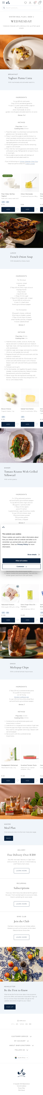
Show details (32, 554)
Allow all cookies (21, 560)
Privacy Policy (23, 544)
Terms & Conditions (21, 1086)
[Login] (30, 2)
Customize (20, 566)
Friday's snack (30, 164)
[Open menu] (3, 2)
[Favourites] (25, 2)
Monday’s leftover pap (21, 697)
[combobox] (21, 1058)
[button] (21, 1036)
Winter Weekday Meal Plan (29, 161)
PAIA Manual (21, 1090)
